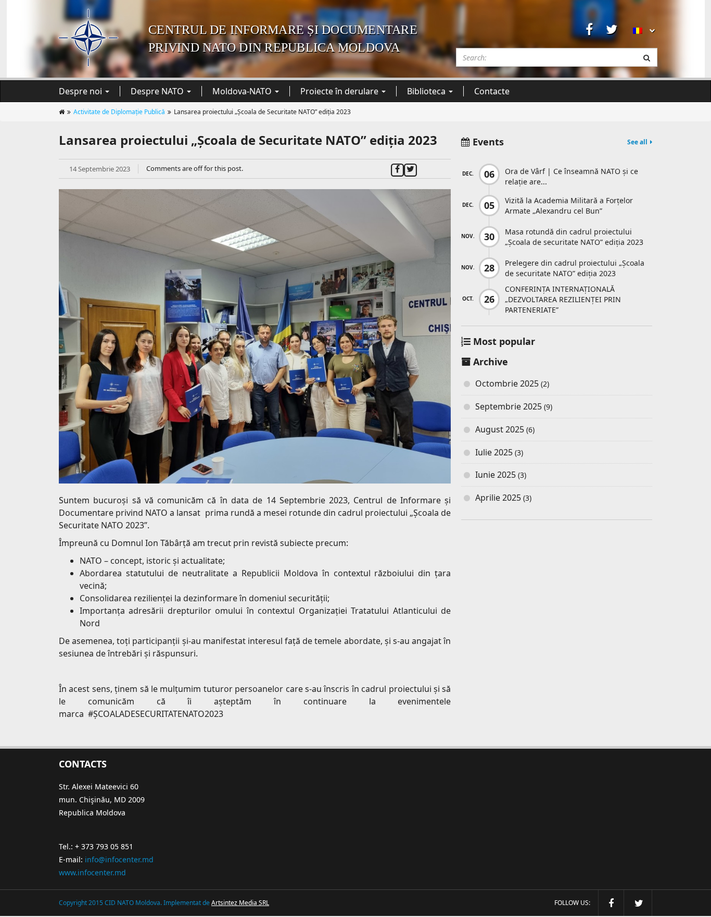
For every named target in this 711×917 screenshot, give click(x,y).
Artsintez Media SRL (240, 902)
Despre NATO (158, 91)
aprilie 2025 (498, 497)
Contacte (492, 91)
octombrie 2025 (507, 383)
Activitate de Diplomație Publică (119, 111)
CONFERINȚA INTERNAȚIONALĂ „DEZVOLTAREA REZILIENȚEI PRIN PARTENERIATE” (563, 299)
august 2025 (499, 429)
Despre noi (81, 91)
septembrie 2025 (508, 406)
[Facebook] (397, 168)
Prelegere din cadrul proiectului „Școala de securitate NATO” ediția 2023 (574, 268)
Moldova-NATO (243, 91)
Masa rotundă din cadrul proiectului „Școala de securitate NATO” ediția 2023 (574, 237)
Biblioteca (427, 91)
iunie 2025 (495, 474)
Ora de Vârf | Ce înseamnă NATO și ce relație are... (571, 176)
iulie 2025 (494, 452)
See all (637, 142)
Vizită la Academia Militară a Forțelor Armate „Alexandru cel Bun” (569, 205)
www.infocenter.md (92, 872)
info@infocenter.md (119, 859)
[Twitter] (410, 168)
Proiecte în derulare (340, 91)
